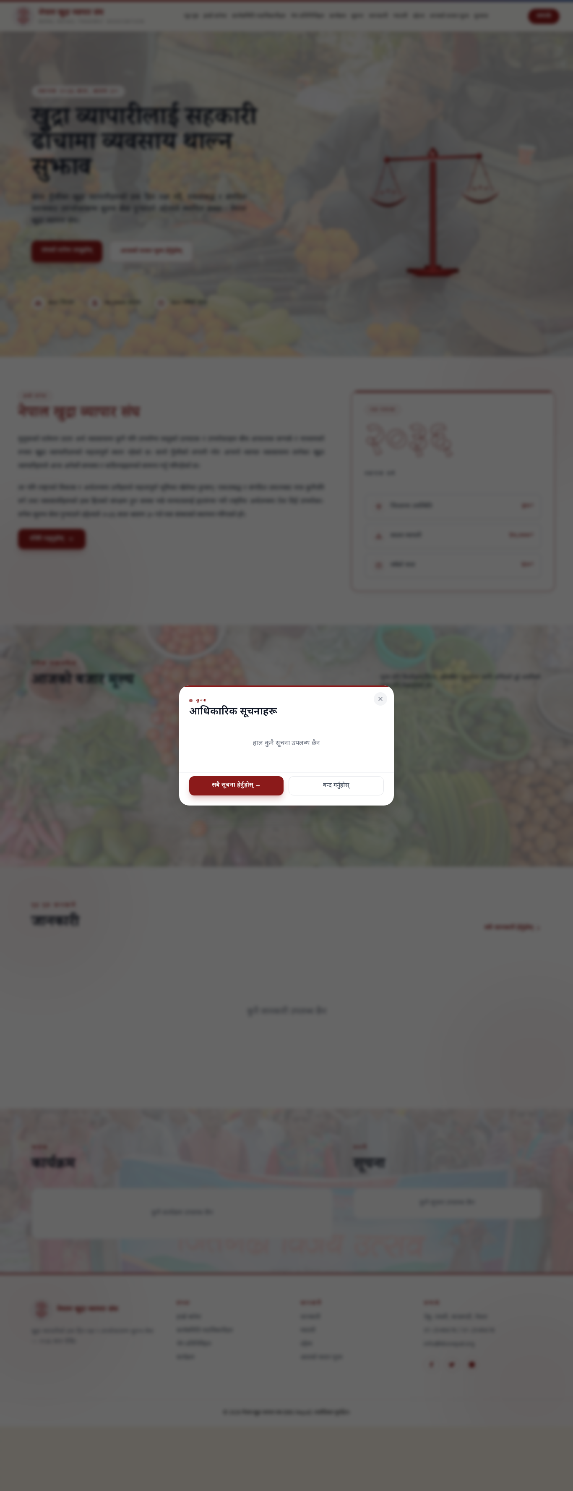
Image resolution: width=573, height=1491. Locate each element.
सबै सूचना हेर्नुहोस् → (236, 785)
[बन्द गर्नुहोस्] (380, 699)
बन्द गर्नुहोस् (336, 786)
